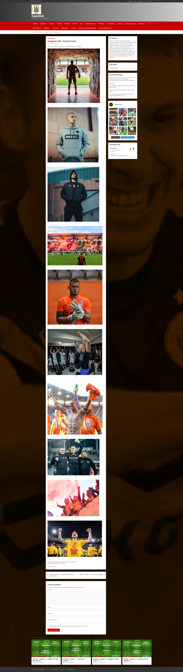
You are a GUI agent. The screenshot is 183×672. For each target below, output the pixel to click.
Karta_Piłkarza (36, 28)
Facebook (130, 1)
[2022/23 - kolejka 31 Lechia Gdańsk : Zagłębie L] (113, 112)
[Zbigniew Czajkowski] (122, 112)
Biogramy (141, 23)
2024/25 (34, 655)
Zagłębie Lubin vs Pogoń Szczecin (118, 155)
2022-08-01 (50, 43)
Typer (81, 23)
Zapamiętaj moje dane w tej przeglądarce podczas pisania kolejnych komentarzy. (68, 626)
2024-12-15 (35, 662)
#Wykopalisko (64, 28)
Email (145, 1)
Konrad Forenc (53, 566)
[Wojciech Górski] (113, 121)
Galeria (120, 23)
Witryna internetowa (52, 619)
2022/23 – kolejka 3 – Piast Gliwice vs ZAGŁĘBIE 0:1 (91, 575)
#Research (55, 28)
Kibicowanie (101, 23)
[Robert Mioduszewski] (113, 130)
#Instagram (47, 28)
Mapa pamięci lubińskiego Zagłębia (87, 28)
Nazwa (50, 607)
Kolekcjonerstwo (90, 23)
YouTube (150, 1)
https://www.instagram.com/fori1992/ (56, 563)
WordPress (71, 669)
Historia (51, 23)
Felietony (74, 23)
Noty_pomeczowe (130, 23)
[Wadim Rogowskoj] (122, 121)
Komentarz (51, 590)
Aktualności (43, 23)
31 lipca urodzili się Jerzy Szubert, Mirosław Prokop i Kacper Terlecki (61, 575)
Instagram (140, 1)
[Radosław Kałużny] (122, 130)
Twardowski (56, 43)
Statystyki (67, 23)
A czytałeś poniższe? (39, 637)
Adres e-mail (51, 613)
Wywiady (59, 23)
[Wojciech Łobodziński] (132, 112)
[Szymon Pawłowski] (132, 121)
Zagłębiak (37, 16)
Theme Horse (54, 669)
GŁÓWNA (35, 23)
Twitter (135, 1)
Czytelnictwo (110, 23)
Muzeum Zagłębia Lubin (105, 28)
